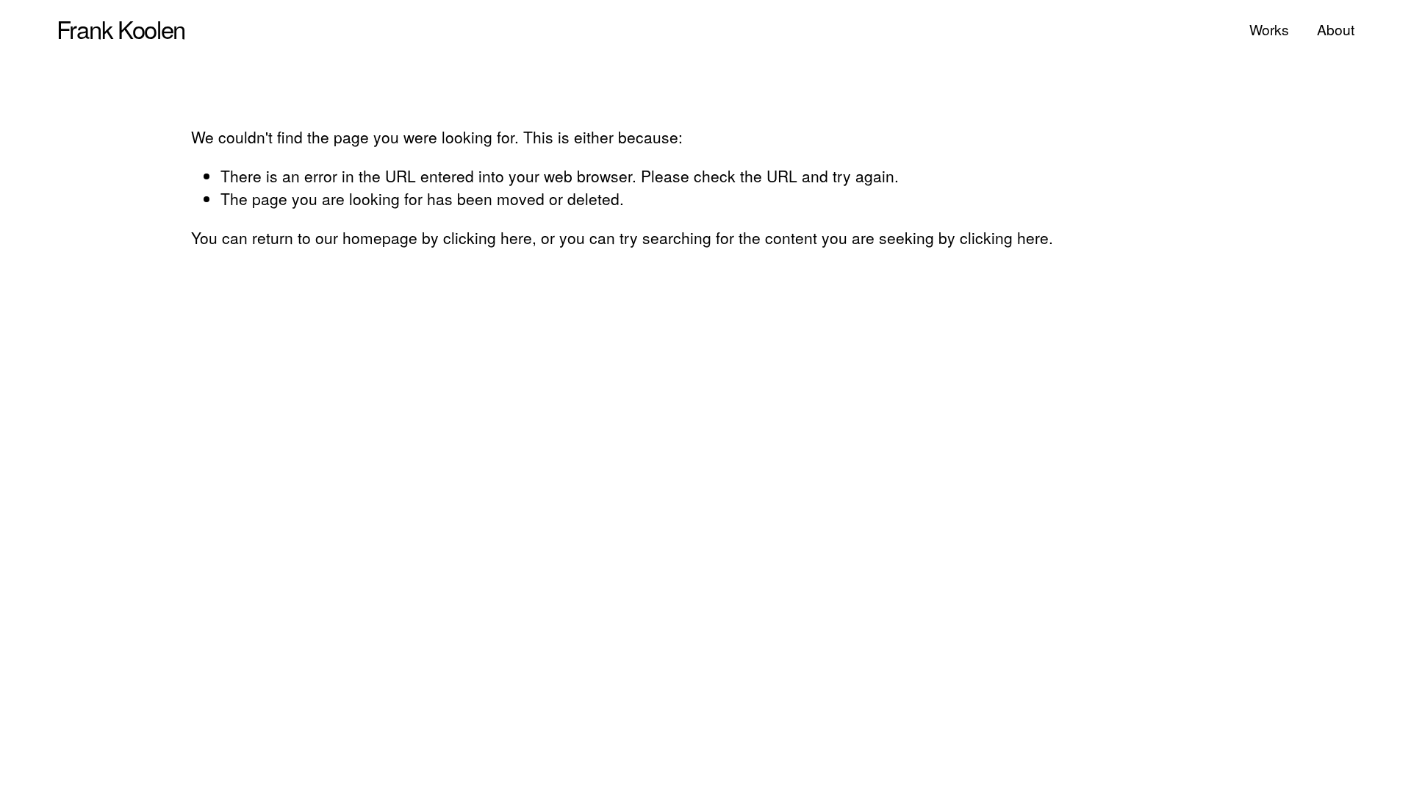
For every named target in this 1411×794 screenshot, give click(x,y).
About (1335, 29)
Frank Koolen (121, 28)
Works (1269, 29)
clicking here (487, 237)
